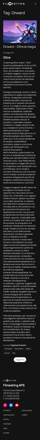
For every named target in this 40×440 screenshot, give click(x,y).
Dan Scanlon (19, 349)
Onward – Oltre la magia (19, 46)
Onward (7, 353)
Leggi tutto (21, 360)
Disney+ (28, 349)
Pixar (14, 353)
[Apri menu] (35, 3)
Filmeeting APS (14, 385)
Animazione (8, 349)
